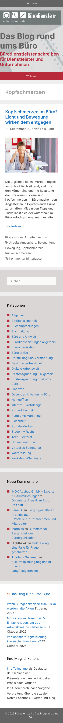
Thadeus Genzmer (25, 557)
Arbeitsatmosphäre (22, 242)
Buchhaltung (20, 331)
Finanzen (18, 389)
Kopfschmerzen (33, 248)
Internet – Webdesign (26, 405)
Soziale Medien (22, 426)
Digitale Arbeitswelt (25, 368)
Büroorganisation (23, 347)
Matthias (18, 529)
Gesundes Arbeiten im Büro (28, 237)
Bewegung (12, 248)
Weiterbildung (21, 453)
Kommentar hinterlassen (26, 258)
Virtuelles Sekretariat (26, 447)
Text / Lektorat (22, 437)
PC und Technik (23, 410)
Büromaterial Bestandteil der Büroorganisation (29, 533)
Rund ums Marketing (26, 415)
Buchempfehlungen (25, 326)
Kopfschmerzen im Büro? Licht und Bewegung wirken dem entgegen (31, 117)
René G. (17, 510)
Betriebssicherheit (24, 320)
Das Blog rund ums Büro (30, 594)
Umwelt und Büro (24, 442)
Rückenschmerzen (18, 253)
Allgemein (18, 315)
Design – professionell (27, 363)
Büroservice (20, 352)
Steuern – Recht (23, 431)
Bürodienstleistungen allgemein (34, 342)
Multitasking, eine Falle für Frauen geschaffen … (31, 547)
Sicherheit (19, 421)
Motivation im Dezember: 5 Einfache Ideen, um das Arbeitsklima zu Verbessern (26, 622)
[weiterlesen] (14, 226)
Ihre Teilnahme (17, 668)
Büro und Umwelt (24, 336)
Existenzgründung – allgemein (33, 374)
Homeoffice (20, 399)
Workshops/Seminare (26, 458)
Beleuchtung (46, 242)
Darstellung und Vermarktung (32, 358)
